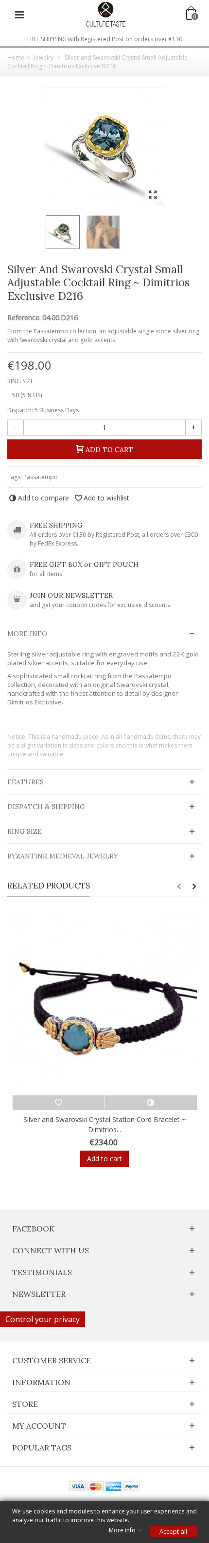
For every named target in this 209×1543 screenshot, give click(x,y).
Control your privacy (42, 1319)
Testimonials (42, 1272)
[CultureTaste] (105, 14)
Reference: (24, 317)
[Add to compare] (150, 1102)
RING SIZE (21, 381)
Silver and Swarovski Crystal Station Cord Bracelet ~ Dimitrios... (104, 1124)
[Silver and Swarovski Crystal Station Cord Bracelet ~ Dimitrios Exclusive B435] (104, 1003)
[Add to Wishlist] (58, 1102)
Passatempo (40, 477)
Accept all (173, 1531)
